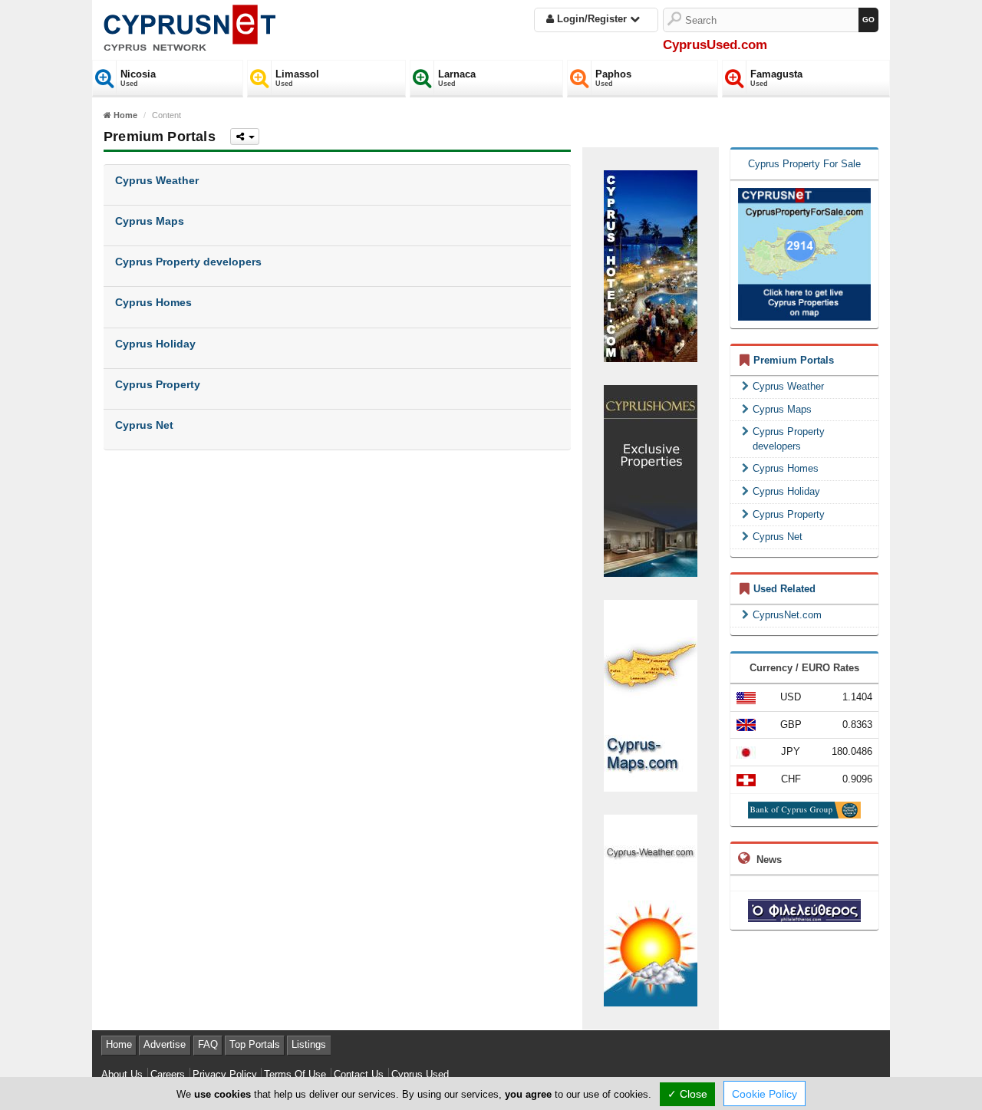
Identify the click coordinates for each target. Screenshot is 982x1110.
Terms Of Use (295, 1074)
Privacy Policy (225, 1074)
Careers (167, 1074)
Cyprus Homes (786, 468)
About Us (122, 1074)
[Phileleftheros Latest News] (804, 910)
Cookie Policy (764, 1094)
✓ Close (687, 1094)
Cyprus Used (420, 1074)
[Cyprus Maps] (650, 694)
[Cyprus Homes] (650, 480)
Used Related (784, 589)
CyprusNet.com (787, 615)
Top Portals (254, 1044)
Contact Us (359, 1074)
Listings (309, 1044)
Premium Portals (793, 360)
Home (119, 1044)
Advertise (164, 1044)
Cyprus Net (777, 536)
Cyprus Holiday (786, 491)
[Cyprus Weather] (650, 909)
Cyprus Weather (788, 386)
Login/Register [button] (592, 19)
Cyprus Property (789, 514)
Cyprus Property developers (789, 439)
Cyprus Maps (782, 409)
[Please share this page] (244, 136)
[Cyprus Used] (189, 25)
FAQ (208, 1044)
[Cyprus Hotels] (650, 265)
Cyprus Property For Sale (804, 164)
